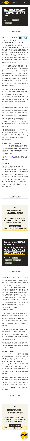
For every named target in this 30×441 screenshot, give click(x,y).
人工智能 (15, 257)
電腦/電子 (15, 20)
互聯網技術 (8, 23)
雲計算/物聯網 (17, 260)
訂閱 (6, 2)
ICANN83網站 (10, 157)
